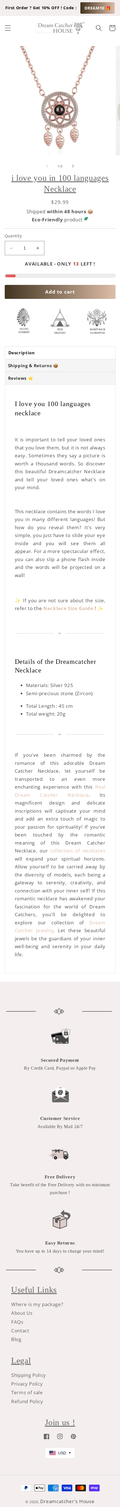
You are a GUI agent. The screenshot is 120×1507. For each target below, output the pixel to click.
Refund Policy (27, 1401)
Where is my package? (37, 1304)
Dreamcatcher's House (67, 1501)
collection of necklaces (77, 850)
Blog (16, 1339)
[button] (7, 28)
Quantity (13, 235)
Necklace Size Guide (68, 608)
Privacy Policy (27, 1384)
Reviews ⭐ (20, 378)
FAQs (17, 1322)
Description (21, 352)
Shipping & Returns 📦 (33, 365)
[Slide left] (47, 166)
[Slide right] (73, 166)
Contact (20, 1330)
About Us (21, 1313)
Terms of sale (27, 1392)
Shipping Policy (28, 1375)
